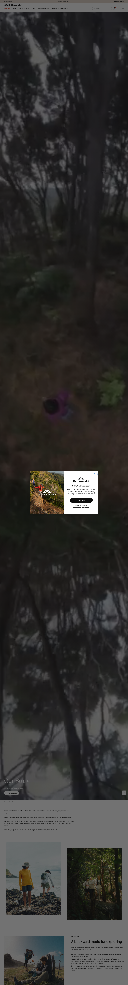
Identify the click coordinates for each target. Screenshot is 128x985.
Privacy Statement (85, 507)
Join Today (81, 500)
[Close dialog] (96, 473)
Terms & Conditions (77, 507)
